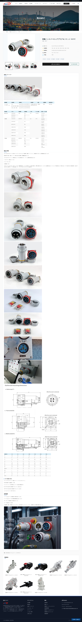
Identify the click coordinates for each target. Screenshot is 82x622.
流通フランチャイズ (30, 606)
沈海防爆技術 (7, 620)
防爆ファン (46, 604)
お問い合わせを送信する (55, 64)
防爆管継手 (46, 613)
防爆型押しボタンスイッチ (49, 611)
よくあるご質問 (52, 3)
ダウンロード (45, 3)
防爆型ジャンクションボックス (50, 606)
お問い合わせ (58, 3)
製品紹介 (20, 3)
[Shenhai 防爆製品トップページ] (14, 603)
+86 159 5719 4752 (66, 0)
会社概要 (30, 3)
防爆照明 (46, 602)
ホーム (16, 3)
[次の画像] (39, 66)
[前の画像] (4, 66)
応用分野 (26, 3)
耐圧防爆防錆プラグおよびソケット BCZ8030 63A (13, 552)
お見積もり (66, 3)
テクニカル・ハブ (37, 3)
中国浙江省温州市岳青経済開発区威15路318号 (70, 608)
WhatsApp (75, 64)
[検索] (78, 3)
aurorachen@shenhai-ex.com (75, 0)
